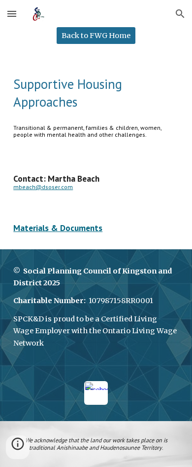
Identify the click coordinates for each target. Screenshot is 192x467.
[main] (96, 92)
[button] (12, 13)
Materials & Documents (57, 228)
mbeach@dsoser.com (43, 187)
